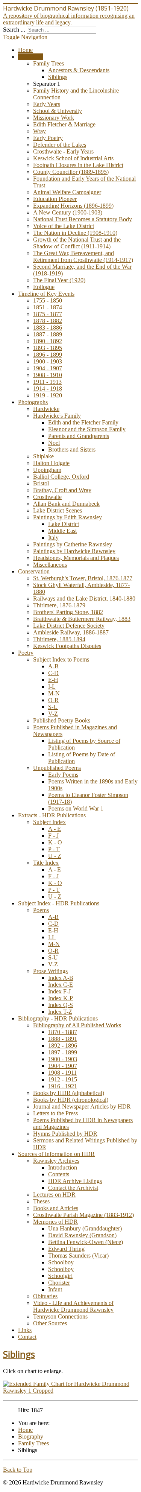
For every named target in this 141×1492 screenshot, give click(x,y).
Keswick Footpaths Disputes (67, 646)
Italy (53, 537)
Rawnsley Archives (56, 1160)
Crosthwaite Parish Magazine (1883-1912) (83, 1215)
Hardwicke (46, 409)
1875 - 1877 (47, 314)
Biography (30, 56)
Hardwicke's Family (57, 415)
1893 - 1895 (47, 348)
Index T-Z (60, 1011)
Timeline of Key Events (46, 293)
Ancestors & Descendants (78, 70)
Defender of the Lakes (59, 144)
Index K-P (60, 998)
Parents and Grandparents (78, 436)
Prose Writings (50, 971)
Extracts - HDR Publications (52, 815)
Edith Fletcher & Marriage (64, 124)
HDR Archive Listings (75, 1181)
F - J (53, 835)
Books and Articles (55, 1208)
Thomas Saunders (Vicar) (78, 1255)
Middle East (62, 531)
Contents (58, 1174)
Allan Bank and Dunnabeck (66, 503)
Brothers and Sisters (72, 449)
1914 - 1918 (47, 388)
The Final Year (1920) (59, 280)
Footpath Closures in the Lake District (78, 165)
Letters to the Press (55, 1113)
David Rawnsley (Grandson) (82, 1235)
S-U (53, 707)
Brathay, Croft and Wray (62, 490)
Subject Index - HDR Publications (58, 903)
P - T (54, 849)
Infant (55, 1289)
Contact (27, 1337)
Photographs (33, 402)
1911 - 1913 (47, 382)
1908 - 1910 (47, 375)
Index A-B (60, 978)
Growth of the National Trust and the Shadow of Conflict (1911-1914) (77, 242)
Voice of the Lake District (63, 226)
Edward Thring (66, 1249)
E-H (53, 680)
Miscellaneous (50, 564)
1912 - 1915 (62, 1079)
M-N (54, 693)
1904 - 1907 (47, 368)
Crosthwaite (47, 497)
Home (25, 50)
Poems (41, 910)
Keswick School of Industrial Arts (73, 158)
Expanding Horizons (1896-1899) (73, 205)
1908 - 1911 (62, 1072)
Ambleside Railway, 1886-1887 (71, 632)
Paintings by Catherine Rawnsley (72, 544)
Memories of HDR (55, 1221)
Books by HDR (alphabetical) (68, 1093)
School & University (57, 111)
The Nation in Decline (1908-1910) (75, 233)
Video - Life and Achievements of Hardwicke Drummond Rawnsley (73, 1306)
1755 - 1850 (47, 300)
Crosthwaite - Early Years (63, 151)
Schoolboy (61, 1262)
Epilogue (44, 287)
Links (25, 1330)
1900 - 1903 (47, 361)
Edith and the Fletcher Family (83, 422)
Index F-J (59, 991)
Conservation (34, 571)
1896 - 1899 (47, 354)
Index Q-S (60, 1005)
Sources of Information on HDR (56, 1154)
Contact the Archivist (73, 1188)
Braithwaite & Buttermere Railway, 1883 (81, 619)
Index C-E (60, 984)
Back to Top (17, 1469)
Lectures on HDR (54, 1194)
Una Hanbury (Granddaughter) (85, 1228)
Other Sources (50, 1323)
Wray (39, 131)
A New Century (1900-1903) (67, 212)
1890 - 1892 (47, 341)
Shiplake (43, 456)
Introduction (62, 1167)
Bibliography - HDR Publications (58, 1018)
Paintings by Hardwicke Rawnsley (74, 551)
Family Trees (48, 63)
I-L (52, 686)
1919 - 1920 (47, 395)
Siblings (57, 77)
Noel (54, 443)
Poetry (25, 652)
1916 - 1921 (62, 1086)
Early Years (46, 104)
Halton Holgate (51, 463)
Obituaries (45, 1296)
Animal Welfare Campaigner (67, 192)
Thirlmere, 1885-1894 (59, 639)
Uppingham (47, 470)
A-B (53, 666)
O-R (53, 700)
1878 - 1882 (47, 321)
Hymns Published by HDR (65, 1133)
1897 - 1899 (62, 1052)
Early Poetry (48, 138)
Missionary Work (53, 117)
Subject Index (49, 822)
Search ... (14, 29)
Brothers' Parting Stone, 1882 (68, 612)
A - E (54, 829)
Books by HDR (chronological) (70, 1100)
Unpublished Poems (57, 768)
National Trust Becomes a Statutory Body (82, 219)
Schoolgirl (60, 1276)
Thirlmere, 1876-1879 (59, 605)
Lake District (63, 524)
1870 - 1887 (62, 1032)
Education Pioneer (55, 199)
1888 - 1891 (62, 1039)
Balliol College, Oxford (61, 476)
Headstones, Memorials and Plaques (76, 558)
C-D (53, 673)
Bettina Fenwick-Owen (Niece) (85, 1242)
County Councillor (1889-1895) (71, 172)
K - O (55, 842)
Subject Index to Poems (61, 659)
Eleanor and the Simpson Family (87, 429)
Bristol (41, 483)
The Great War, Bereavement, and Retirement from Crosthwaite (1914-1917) (83, 256)
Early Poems (63, 774)
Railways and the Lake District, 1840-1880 (84, 598)
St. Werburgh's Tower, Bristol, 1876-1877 (82, 578)
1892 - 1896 (62, 1045)
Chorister (59, 1282)
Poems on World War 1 (75, 808)
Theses (41, 1201)
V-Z (53, 713)
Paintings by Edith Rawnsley (67, 517)
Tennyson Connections (60, 1316)
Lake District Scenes (57, 510)
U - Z (54, 856)
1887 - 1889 (47, 334)
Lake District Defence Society (69, 625)
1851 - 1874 (47, 307)
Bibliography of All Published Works (77, 1025)
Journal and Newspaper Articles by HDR (82, 1106)
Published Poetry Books (61, 720)
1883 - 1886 (47, 327)
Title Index (46, 862)
